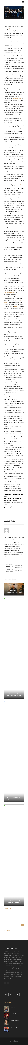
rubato (10, 241)
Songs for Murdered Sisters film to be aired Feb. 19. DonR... (14, 694)
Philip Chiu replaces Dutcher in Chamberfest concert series (14, 591)
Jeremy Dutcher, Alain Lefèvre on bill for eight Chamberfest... (14, 901)
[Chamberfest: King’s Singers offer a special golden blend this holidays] (7, 530)
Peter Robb (14, 534)
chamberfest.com (9, 509)
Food (11, 994)
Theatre (12, 997)
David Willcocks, (17, 98)
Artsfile (6, 934)
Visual (19, 997)
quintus (16, 306)
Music (14, 15)
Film (6, 994)
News (6, 997)
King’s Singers (7, 28)
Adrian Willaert (9, 292)
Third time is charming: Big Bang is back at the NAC (13, 798)
